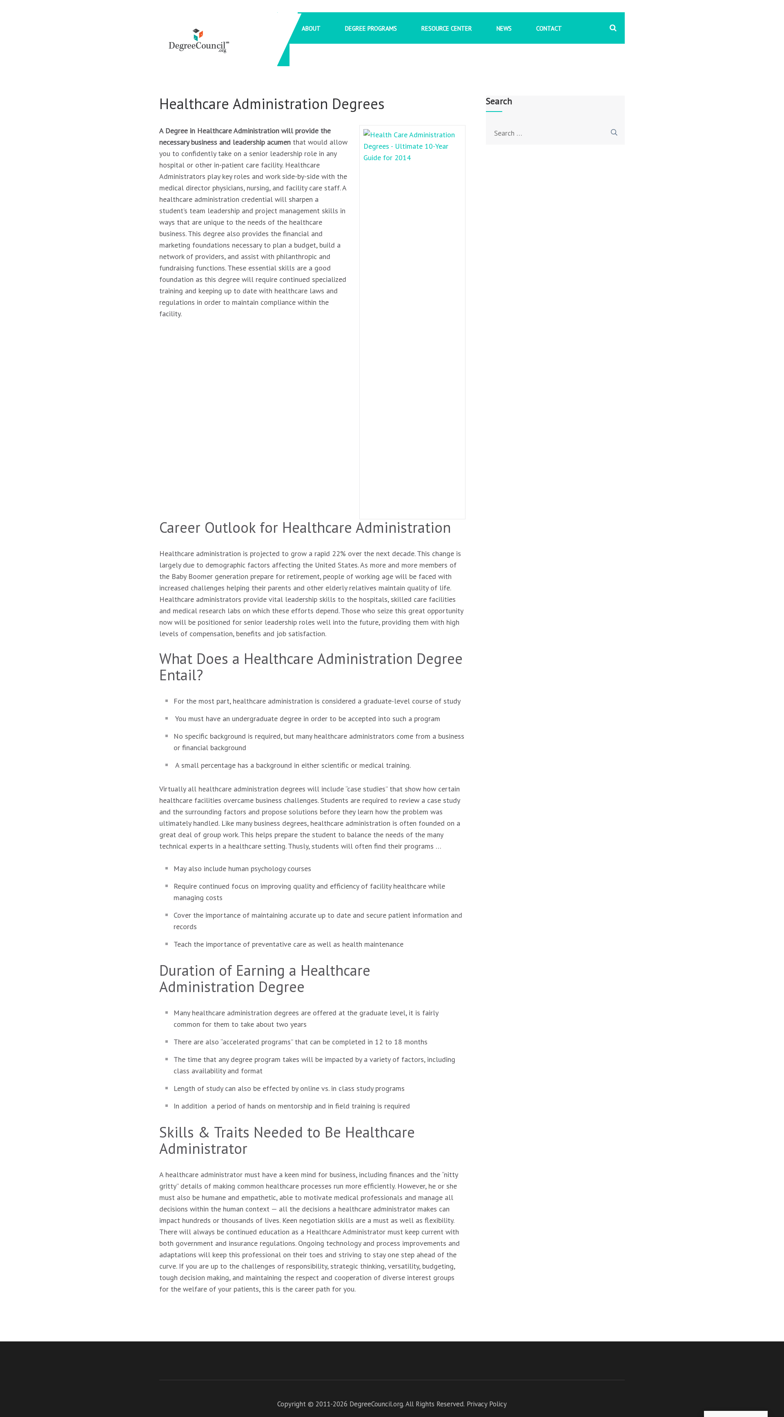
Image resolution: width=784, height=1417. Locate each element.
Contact (549, 28)
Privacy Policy (487, 1403)
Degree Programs (371, 28)
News (504, 28)
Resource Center (446, 28)
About (311, 28)
